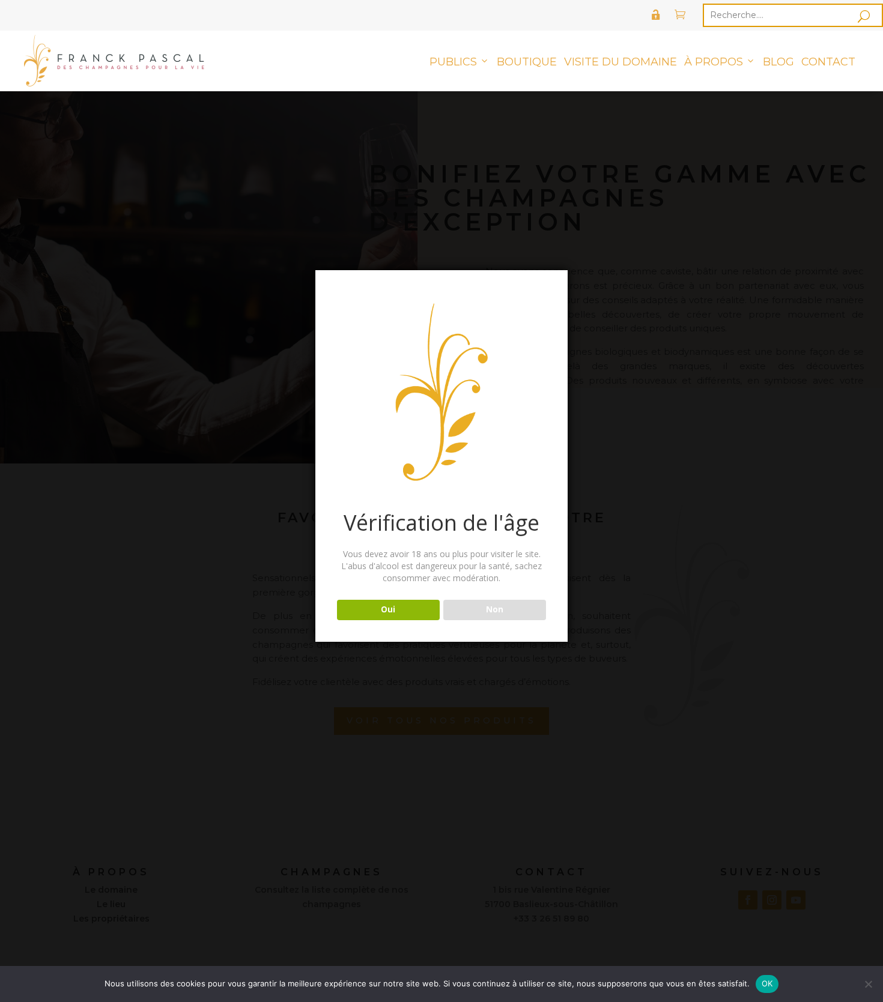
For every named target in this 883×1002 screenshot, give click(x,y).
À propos (713, 61)
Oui (388, 609)
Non (494, 609)
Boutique (527, 61)
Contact (828, 61)
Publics (453, 61)
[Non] (868, 984)
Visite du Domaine (620, 61)
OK (767, 983)
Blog (778, 61)
